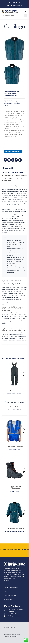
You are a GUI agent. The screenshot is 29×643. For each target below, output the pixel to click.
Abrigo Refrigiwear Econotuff (14, 531)
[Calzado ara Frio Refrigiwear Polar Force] (24, 469)
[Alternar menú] (25, 11)
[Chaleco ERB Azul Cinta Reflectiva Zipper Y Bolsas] (24, 429)
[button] (5, 160)
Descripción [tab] (8, 168)
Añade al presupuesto (12, 151)
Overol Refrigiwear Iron (14, 393)
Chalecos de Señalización (15, 446)
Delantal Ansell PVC (14, 410)
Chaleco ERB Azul (14, 449)
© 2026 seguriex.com (10, 627)
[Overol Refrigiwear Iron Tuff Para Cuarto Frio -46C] (24, 372)
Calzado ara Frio (14, 491)
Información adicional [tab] (13, 172)
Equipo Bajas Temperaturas (16, 390)
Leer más (24, 375)
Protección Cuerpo (15, 407)
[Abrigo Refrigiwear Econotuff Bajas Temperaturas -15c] (24, 511)
